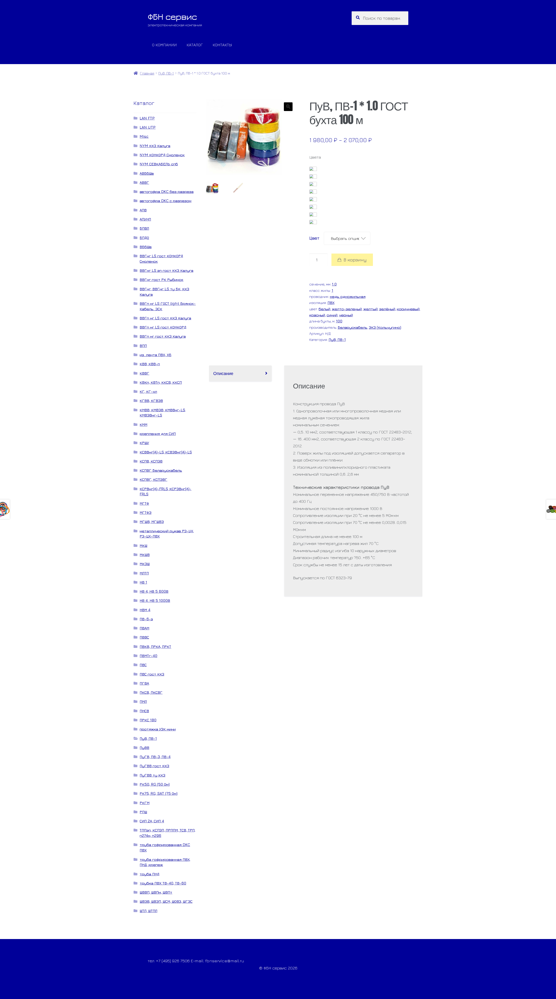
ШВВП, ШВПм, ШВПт (156, 892)
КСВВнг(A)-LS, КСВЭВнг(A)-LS (166, 452)
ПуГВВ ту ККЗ (152, 775)
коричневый (408, 309)
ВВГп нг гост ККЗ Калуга (163, 336)
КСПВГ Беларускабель (161, 470)
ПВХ (331, 302)
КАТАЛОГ (195, 44)
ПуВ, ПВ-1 (166, 73)
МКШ (143, 545)
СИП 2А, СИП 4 (152, 821)
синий (332, 315)
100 (339, 321)
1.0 (334, 284)
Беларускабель (352, 327)
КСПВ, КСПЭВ (151, 461)
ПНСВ (144, 711)
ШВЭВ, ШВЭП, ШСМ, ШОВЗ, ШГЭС (166, 901)
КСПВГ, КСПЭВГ (153, 479)
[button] (288, 106)
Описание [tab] (223, 373)
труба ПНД (149, 874)
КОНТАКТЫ (222, 44)
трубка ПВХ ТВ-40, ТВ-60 (163, 883)
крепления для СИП (158, 433)
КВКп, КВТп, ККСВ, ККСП (161, 382)
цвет (314, 238)
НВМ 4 (145, 609)
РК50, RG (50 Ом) (155, 784)
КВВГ (144, 373)
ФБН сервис (172, 16)
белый (324, 309)
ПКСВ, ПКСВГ (151, 692)
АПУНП (145, 219)
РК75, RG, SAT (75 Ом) (158, 793)
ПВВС (144, 637)
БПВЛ (144, 228)
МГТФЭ (145, 512)
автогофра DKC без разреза (167, 191)
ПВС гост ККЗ (152, 674)
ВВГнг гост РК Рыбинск (161, 279)
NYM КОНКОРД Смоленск (162, 155)
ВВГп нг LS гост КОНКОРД (163, 327)
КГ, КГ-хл (148, 391)
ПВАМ (144, 628)
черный (346, 315)
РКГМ (144, 802)
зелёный (387, 309)
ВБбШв (146, 246)
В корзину (355, 259)
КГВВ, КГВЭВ (151, 400)
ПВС (143, 664)
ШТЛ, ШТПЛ (148, 910)
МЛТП (144, 573)
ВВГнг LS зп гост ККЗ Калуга (166, 270)
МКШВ (145, 554)
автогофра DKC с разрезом (165, 200)
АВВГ (144, 182)
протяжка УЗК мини (158, 729)
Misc (144, 136)
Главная (147, 73)
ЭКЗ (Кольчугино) (385, 327)
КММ (143, 424)
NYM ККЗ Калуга (155, 145)
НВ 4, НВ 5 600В (154, 591)
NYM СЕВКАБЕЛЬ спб (159, 164)
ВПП (143, 345)
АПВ (143, 210)
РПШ (143, 812)
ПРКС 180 (148, 720)
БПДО (144, 237)
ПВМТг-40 (148, 655)
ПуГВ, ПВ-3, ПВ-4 (155, 756)
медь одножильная (348, 296)
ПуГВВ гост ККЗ (154, 765)
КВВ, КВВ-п (150, 364)
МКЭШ (145, 563)
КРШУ (144, 442)
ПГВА (144, 683)
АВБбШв (147, 173)
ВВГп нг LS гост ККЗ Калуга (165, 318)
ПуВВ (144, 747)
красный (317, 315)
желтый (370, 309)
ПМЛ (143, 701)
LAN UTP (148, 127)
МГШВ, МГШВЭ (152, 521)
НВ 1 (143, 582)
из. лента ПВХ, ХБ (155, 354)
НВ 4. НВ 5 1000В (155, 600)
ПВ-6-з (146, 619)
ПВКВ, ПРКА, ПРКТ (155, 646)
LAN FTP (147, 118)
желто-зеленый (347, 309)
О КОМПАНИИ (164, 44)
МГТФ (144, 503)
